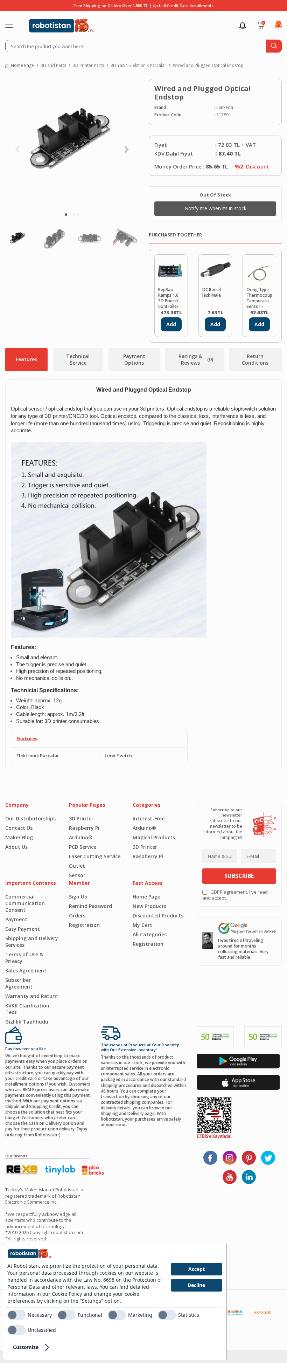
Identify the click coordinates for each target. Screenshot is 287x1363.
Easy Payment (22, 928)
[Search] (274, 46)
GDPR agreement (228, 892)
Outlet (77, 865)
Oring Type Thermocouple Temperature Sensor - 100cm (259, 297)
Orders (77, 915)
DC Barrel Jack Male (211, 292)
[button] (66, 214)
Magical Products (154, 837)
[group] (71, 143)
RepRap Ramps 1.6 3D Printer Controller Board (168, 297)
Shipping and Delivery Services (31, 941)
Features (26, 359)
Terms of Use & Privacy (24, 957)
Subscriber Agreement (19, 983)
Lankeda (224, 107)
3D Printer (81, 818)
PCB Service (82, 847)
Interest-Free (148, 818)
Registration (84, 925)
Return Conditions (255, 359)
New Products (149, 906)
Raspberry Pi (84, 828)
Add (171, 324)
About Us (16, 847)
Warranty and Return (31, 996)
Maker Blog (19, 837)
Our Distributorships (30, 818)
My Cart (142, 925)
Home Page (22, 65)
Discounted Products (158, 915)
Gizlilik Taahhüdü (26, 1021)
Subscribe (239, 876)
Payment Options (134, 359)
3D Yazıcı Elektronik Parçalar (138, 65)
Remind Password (90, 906)
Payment (16, 919)
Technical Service (78, 359)
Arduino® (80, 837)
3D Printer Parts (88, 65)
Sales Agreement (26, 970)
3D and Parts (53, 65)
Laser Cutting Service (94, 856)
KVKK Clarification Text (27, 1009)
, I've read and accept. (235, 895)
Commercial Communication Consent (25, 903)
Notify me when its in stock (215, 208)
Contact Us (19, 828)
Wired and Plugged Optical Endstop (208, 65)
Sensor (77, 875)
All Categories (150, 934)
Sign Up (78, 896)
